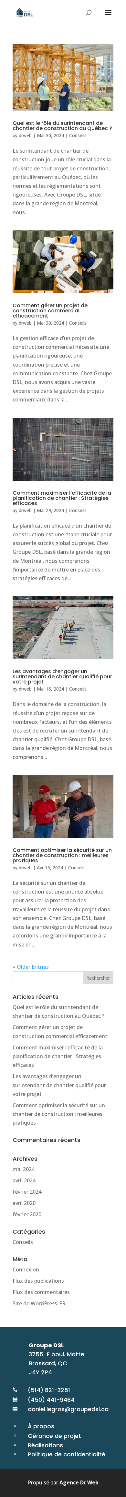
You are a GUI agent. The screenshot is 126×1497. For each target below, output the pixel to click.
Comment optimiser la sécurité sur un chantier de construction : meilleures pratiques (62, 855)
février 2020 (27, 1214)
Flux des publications (38, 1280)
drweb (25, 135)
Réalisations (45, 1445)
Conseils (78, 135)
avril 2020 (24, 1203)
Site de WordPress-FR (39, 1303)
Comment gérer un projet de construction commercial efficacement (50, 310)
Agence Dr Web (79, 1482)
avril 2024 (24, 1180)
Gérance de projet (54, 1436)
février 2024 (27, 1191)
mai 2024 (24, 1169)
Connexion (26, 1269)
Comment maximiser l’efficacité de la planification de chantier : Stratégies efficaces (62, 498)
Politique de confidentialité (66, 1454)
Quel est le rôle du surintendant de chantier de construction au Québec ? (62, 125)
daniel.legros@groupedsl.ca (68, 1409)
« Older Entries (31, 966)
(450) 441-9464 (51, 1400)
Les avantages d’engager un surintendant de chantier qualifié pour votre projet (62, 676)
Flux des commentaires (41, 1292)
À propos (41, 1426)
